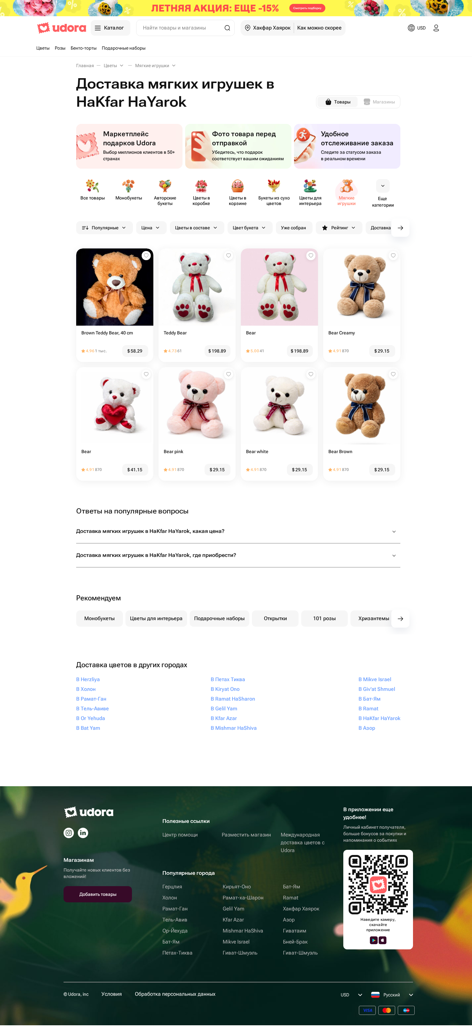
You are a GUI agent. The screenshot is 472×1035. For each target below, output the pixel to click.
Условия (111, 994)
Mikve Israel (236, 942)
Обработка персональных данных (175, 994)
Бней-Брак (295, 942)
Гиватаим (294, 931)
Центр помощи (180, 835)
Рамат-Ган (175, 909)
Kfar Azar (233, 920)
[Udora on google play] (374, 940)
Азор (289, 920)
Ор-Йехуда (175, 931)
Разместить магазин (246, 835)
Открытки (275, 618)
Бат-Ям (171, 942)
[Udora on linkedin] (83, 833)
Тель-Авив (174, 920)
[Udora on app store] (382, 940)
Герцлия (172, 887)
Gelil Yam (233, 909)
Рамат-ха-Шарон (243, 898)
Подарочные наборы (219, 618)
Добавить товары (97, 894)
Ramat (290, 898)
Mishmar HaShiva (243, 931)
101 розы (324, 618)
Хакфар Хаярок (301, 909)
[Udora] (61, 27)
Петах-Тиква (177, 953)
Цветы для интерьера (156, 618)
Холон (169, 898)
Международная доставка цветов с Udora (302, 842)
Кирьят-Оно (237, 887)
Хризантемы (374, 618)
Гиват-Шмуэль (240, 953)
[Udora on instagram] (69, 833)
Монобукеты (99, 618)
